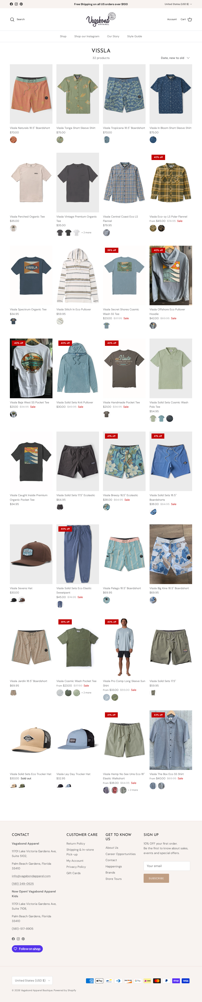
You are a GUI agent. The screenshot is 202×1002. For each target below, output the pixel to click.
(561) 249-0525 (23, 884)
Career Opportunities (121, 854)
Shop (63, 36)
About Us (112, 848)
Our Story (113, 36)
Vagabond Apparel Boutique (37, 990)
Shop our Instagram (86, 36)
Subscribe (156, 878)
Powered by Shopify (65, 990)
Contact (111, 860)
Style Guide (134, 36)
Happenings (114, 866)
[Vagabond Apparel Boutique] (101, 19)
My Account (74, 861)
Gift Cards (73, 873)
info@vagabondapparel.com (31, 876)
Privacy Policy (76, 867)
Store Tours (114, 879)
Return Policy (75, 844)
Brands (110, 873)
